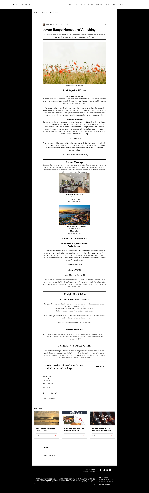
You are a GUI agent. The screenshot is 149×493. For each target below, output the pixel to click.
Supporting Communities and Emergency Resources (74, 429)
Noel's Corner (54, 12)
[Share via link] (56, 393)
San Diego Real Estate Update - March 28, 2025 (46, 429)
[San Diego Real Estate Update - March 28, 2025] (46, 418)
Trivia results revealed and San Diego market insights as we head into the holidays (101, 429)
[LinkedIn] (107, 470)
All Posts (36, 12)
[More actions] (105, 24)
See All (113, 408)
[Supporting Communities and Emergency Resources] (74, 418)
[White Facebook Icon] (100, 470)
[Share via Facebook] (43, 393)
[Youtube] (110, 470)
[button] (113, 12)
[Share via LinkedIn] (52, 393)
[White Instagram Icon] (103, 470)
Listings (44, 12)
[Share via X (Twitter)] (47, 393)
